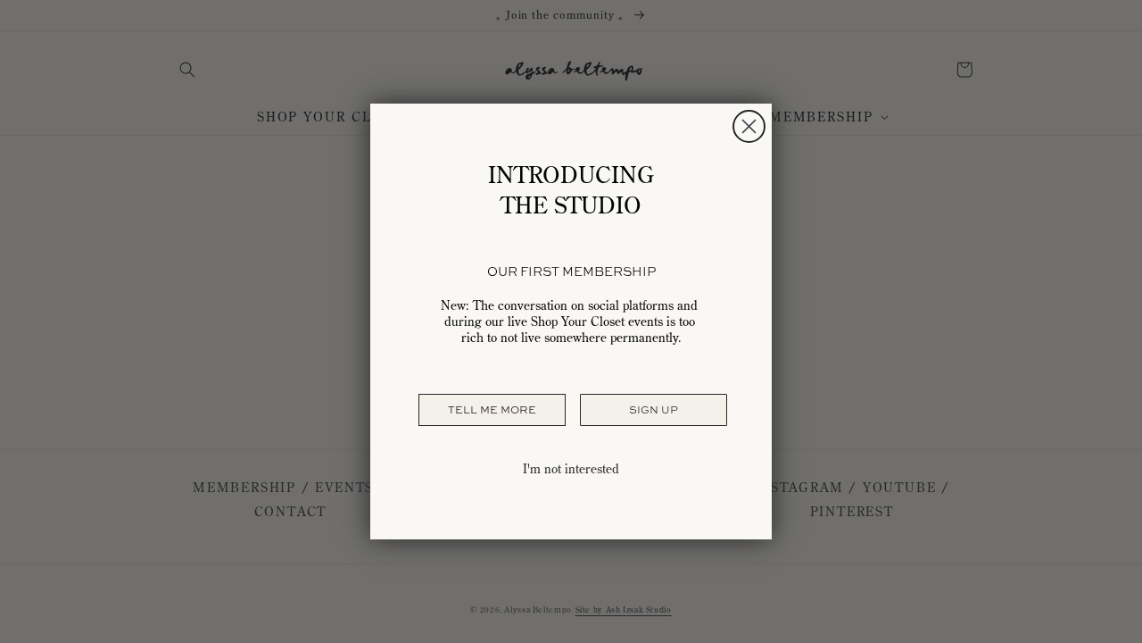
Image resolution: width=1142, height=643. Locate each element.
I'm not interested (571, 469)
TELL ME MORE (492, 410)
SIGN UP (653, 410)
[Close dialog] (749, 126)
